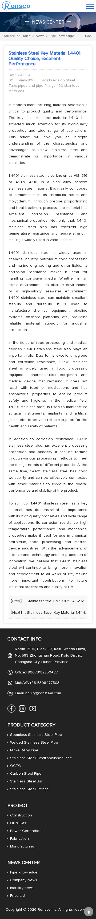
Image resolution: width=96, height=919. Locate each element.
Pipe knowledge (62, 36)
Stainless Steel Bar (26, 781)
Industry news (22, 888)
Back (88, 36)
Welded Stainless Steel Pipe (34, 742)
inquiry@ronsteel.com (43, 693)
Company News (23, 880)
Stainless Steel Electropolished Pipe (41, 758)
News (40, 36)
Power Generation (26, 831)
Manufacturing (22, 846)
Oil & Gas (18, 823)
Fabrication (19, 839)
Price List (17, 896)
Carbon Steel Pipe (26, 773)
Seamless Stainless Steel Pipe (36, 735)
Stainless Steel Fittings (29, 789)
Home (26, 36)
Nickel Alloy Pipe (24, 750)
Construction (21, 815)
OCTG (15, 766)
